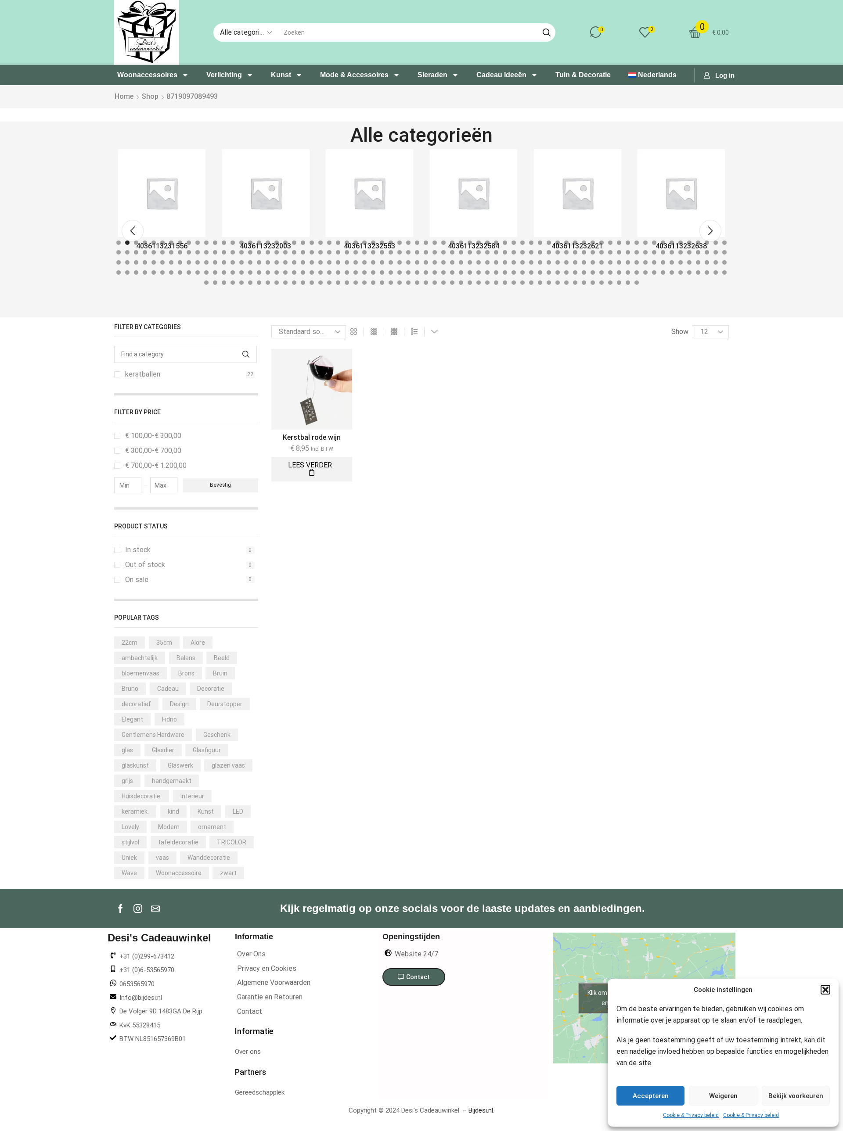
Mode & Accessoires (354, 75)
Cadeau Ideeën (501, 75)
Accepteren (651, 1096)
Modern (169, 826)
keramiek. (135, 811)
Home (124, 96)
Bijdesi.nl (480, 1110)
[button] (825, 989)
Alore (198, 642)
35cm (164, 642)
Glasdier (163, 750)
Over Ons (251, 954)
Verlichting (224, 75)
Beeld (222, 657)
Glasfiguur (207, 750)
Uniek (129, 857)
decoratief (136, 703)
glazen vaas (228, 765)
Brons (186, 673)
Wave (129, 872)
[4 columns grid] (394, 332)
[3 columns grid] (374, 332)
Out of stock (188, 564)
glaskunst (135, 765)
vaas (162, 857)
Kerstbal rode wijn (312, 437)
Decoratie (210, 688)
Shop (150, 96)
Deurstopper (224, 703)
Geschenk (217, 734)
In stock (188, 550)
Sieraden (432, 75)
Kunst (281, 75)
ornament (212, 826)
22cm (129, 642)
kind (173, 811)
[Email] (155, 908)
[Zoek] (546, 32)
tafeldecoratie (178, 842)
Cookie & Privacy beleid (691, 1115)
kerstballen (189, 374)
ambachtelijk (140, 657)
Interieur (192, 796)
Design (179, 703)
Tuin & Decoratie (583, 75)
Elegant (132, 719)
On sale (188, 579)
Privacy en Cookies (266, 968)
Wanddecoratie (208, 857)
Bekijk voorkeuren (795, 1096)
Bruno (130, 688)
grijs (127, 780)
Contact (249, 1011)
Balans (186, 657)
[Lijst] (414, 332)
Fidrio (169, 719)
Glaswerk (180, 765)
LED (238, 811)
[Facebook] (120, 908)
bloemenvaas (140, 673)
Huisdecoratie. (142, 796)
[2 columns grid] (353, 332)
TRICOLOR (231, 842)
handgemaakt (171, 780)
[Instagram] (137, 908)
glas (127, 750)
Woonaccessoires (147, 75)
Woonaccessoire (179, 872)
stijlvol (130, 842)
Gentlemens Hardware (153, 734)
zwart (228, 872)
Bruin (220, 673)
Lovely (130, 826)
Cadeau (168, 688)
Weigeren (723, 1096)
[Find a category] (246, 354)
